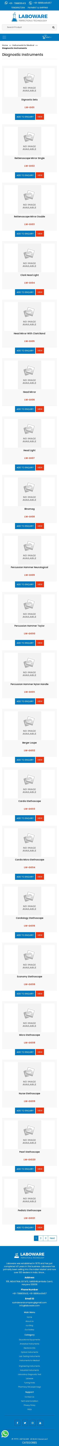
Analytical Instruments (29, 1344)
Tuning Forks (29, 1382)
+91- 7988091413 (17, 3)
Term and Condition (29, 1401)
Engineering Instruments (29, 1366)
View (39, 116)
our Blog (29, 1325)
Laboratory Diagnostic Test (29, 1374)
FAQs (29, 1409)
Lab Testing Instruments (29, 1356)
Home (5, 45)
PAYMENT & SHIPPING (38, 7)
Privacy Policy (29, 1405)
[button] (28, 27)
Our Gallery (29, 1329)
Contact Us (29, 1397)
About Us (30, 1321)
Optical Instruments (29, 1352)
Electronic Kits (29, 1348)
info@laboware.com (29, 1305)
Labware (29, 1378)
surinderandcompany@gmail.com (29, 1302)
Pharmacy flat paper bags (29, 1387)
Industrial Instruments (29, 1370)
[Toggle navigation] (4, 37)
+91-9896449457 (43, 2)
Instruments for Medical (23, 45)
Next (52, 1238)
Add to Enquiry (25, 116)
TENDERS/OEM (18, 7)
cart (48, 37)
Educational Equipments (29, 1339)
